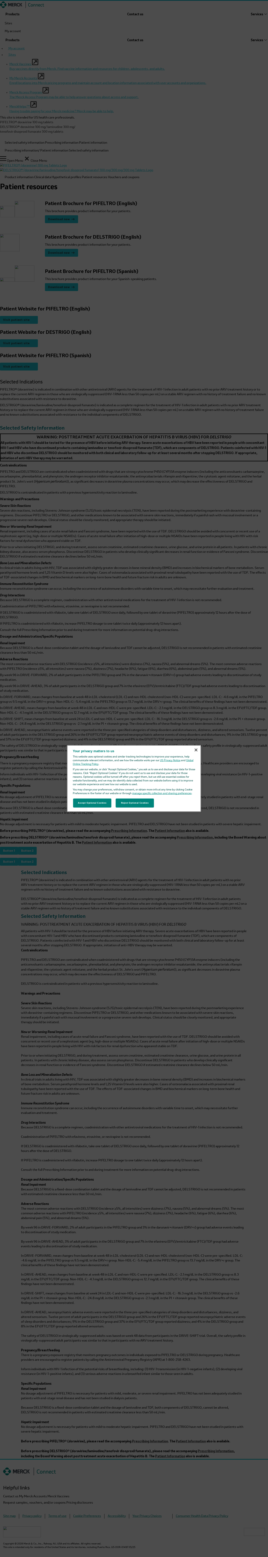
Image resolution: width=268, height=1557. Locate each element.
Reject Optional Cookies (135, 803)
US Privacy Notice (170, 760)
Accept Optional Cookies (92, 803)
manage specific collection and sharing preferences (161, 793)
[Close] (196, 750)
